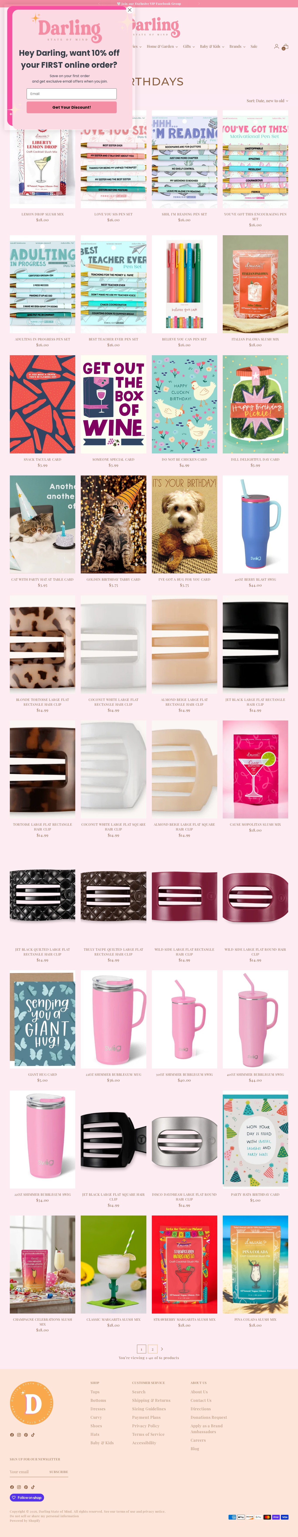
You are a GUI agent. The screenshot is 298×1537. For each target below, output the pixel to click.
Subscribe (59, 1472)
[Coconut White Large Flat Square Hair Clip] (113, 769)
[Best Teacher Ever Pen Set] (113, 284)
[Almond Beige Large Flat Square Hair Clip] (184, 769)
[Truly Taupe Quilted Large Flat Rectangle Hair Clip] (113, 894)
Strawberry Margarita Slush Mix (185, 1319)
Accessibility (144, 1442)
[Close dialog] (130, 10)
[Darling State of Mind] (149, 24)
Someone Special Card (113, 459)
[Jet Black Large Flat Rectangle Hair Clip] (255, 644)
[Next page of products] (161, 1349)
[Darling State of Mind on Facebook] (12, 1436)
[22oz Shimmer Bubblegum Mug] (113, 1019)
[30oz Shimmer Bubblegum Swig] (184, 1019)
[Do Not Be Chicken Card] (184, 404)
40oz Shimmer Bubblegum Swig (255, 1074)
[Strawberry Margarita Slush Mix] (184, 1265)
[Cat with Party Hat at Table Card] (42, 524)
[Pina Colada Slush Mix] (255, 1265)
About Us (199, 1391)
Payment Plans (146, 1417)
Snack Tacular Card (43, 459)
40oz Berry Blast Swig (255, 579)
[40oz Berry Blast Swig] (255, 524)
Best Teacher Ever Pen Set (114, 339)
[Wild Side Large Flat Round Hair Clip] (255, 894)
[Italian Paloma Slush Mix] (255, 284)
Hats (95, 1434)
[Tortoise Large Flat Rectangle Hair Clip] (42, 769)
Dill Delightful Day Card (255, 459)
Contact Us (201, 1400)
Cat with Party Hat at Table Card (42, 579)
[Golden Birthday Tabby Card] (113, 524)
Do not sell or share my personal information (44, 1516)
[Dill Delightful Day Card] (255, 404)
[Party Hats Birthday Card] (255, 1140)
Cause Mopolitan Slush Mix (255, 824)
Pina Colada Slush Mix (256, 1319)
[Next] (199, 3)
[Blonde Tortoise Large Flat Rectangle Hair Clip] (42, 644)
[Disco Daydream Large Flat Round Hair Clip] (184, 1140)
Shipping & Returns (151, 1400)
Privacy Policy (146, 1425)
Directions (201, 1408)
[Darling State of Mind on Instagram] (19, 1436)
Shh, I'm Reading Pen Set (184, 214)
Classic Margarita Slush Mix (113, 1319)
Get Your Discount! (71, 107)
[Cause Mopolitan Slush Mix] (255, 769)
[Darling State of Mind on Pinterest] (26, 1436)
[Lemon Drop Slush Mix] (42, 159)
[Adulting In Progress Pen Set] (42, 284)
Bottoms (98, 1400)
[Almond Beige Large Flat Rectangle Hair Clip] (184, 644)
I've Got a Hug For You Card (185, 579)
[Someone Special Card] (113, 404)
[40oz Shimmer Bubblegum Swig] (255, 1019)
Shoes (96, 1425)
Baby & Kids (102, 1442)
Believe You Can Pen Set (184, 339)
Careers (198, 1440)
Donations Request (209, 1417)
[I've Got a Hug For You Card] (184, 524)
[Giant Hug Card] (42, 1019)
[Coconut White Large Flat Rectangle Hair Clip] (113, 644)
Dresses (98, 1408)
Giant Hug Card (42, 1074)
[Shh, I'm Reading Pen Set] (184, 159)
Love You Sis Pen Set (113, 214)
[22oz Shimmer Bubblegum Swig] (42, 1140)
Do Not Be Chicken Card (184, 459)
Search (139, 1391)
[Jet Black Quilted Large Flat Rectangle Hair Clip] (42, 894)
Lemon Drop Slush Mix (43, 214)
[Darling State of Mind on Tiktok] (33, 1436)
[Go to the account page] (276, 46)
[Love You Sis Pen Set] (113, 159)
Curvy (96, 1417)
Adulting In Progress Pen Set (42, 339)
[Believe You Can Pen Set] (184, 284)
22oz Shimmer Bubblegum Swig (42, 1194)
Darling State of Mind (55, 1511)
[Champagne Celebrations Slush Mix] (42, 1265)
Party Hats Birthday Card (255, 1194)
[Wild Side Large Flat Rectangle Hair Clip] (184, 894)
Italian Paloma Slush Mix (255, 339)
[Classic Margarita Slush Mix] (113, 1265)
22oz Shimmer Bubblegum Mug (113, 1074)
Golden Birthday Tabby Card (113, 579)
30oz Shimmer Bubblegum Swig (184, 1074)
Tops (95, 1391)
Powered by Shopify (25, 1520)
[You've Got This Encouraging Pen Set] (255, 159)
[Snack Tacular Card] (42, 404)
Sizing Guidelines (149, 1408)
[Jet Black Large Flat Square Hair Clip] (113, 1140)
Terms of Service (148, 1434)
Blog (195, 1448)
